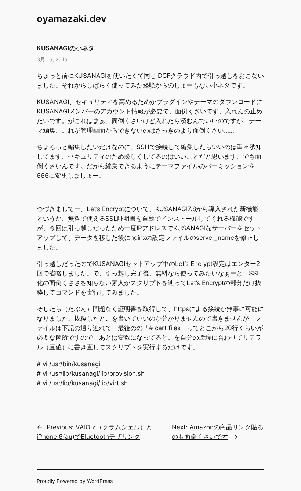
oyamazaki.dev (71, 18)
